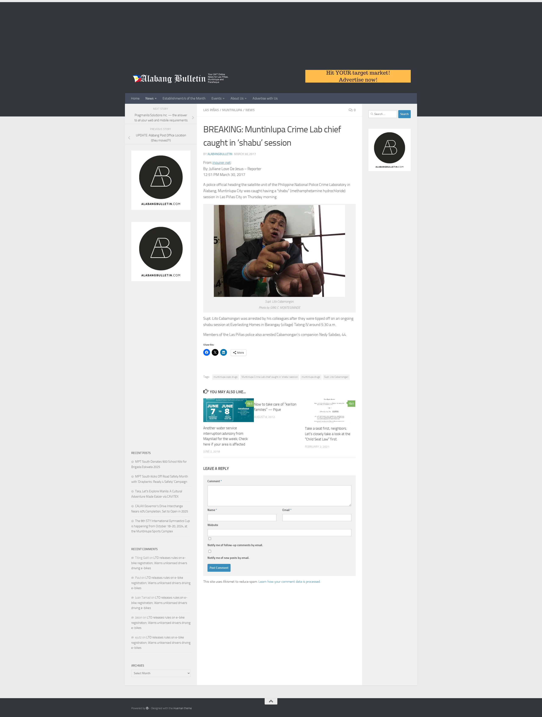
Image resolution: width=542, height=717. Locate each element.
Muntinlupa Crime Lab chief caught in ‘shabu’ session (270, 376)
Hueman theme (182, 708)
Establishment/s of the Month (184, 98)
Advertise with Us (265, 98)
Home (135, 98)
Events (216, 98)
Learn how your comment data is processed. (290, 582)
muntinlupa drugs (311, 376)
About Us (237, 98)
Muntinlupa (232, 110)
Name (212, 510)
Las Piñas (211, 110)
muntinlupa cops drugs (226, 376)
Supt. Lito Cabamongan (336, 376)
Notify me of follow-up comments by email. (235, 545)
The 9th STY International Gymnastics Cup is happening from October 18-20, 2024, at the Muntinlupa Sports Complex (160, 526)
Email (287, 510)
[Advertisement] (271, 31)
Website (212, 525)
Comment (214, 481)
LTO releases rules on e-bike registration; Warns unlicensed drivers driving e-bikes (159, 563)
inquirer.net (221, 162)
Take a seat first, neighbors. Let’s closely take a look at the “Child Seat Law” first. (327, 433)
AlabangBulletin (219, 154)
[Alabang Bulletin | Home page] (180, 78)
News (149, 98)
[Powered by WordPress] (147, 708)
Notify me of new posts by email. (228, 558)
